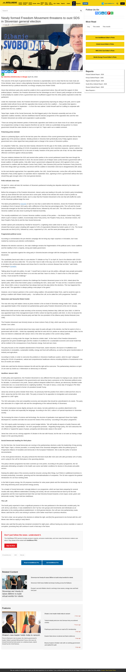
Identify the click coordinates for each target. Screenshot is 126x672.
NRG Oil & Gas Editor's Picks (105, 50)
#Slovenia (22, 555)
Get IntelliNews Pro (52, 562)
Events (68, 3)
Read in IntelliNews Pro (31, 562)
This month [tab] (106, 27)
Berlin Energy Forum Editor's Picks (105, 57)
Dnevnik (23, 204)
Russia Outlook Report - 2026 (95, 87)
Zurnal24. (13, 266)
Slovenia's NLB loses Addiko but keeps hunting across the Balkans (51, 583)
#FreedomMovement (6, 555)
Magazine (78, 3)
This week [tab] (96, 27)
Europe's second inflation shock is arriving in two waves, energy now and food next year (54, 589)
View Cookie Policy (111, 670)
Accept (103, 670)
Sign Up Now (10, 546)
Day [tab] (88, 27)
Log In (122, 3)
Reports (63, 3)
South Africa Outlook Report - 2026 (96, 84)
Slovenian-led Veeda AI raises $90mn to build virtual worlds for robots (12, 593)
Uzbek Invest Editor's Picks (105, 44)
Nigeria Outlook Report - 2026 (95, 81)
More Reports (90, 90)
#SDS (15, 555)
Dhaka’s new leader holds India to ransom (21, 635)
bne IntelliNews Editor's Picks (105, 37)
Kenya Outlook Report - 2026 (94, 77)
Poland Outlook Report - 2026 (95, 74)
